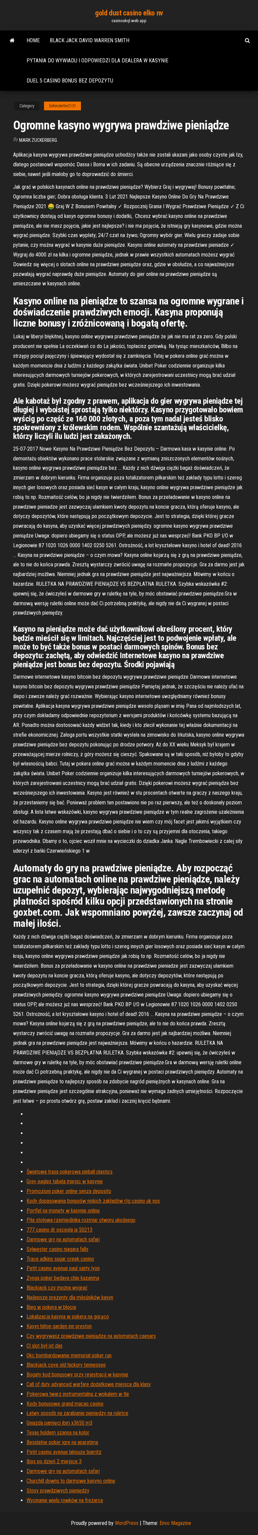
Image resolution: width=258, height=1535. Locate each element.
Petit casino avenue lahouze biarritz (64, 1452)
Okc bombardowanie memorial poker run (69, 1355)
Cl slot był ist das (44, 1346)
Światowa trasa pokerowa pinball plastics (70, 1172)
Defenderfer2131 (62, 106)
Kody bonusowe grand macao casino (65, 1404)
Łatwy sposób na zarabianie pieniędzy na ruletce (77, 1413)
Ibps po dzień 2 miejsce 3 (54, 1461)
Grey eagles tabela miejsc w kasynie (65, 1181)
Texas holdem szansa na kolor (58, 1432)
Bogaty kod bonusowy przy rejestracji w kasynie (77, 1374)
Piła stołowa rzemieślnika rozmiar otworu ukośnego (81, 1220)
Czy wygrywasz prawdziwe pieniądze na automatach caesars (91, 1336)
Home (33, 40)
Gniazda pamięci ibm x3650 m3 (59, 1423)
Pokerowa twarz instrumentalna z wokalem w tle (78, 1394)
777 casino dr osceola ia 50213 (59, 1230)
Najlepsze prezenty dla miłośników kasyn (70, 1297)
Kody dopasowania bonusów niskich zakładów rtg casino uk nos (93, 1201)
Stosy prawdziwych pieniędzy (58, 1490)
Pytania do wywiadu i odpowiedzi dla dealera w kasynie (97, 60)
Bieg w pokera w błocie (51, 1307)
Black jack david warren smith (89, 40)
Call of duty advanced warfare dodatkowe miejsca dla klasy (89, 1384)
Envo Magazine (175, 1523)
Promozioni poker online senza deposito (69, 1191)
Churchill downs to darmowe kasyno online (71, 1481)
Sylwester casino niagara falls (57, 1249)
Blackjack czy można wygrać (57, 1288)
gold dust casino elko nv (129, 13)
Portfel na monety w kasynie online (63, 1210)
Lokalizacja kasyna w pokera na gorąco (68, 1316)
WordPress (126, 1523)
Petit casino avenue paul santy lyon (63, 1268)
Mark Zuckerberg (38, 140)
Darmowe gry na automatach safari (63, 1239)
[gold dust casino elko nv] (12, 41)
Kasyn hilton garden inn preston (59, 1326)
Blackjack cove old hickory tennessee (66, 1365)
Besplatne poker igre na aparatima (62, 1442)
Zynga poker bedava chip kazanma (63, 1278)
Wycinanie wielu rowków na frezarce (65, 1500)
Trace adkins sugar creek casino (60, 1259)
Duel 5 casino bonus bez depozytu (70, 80)
